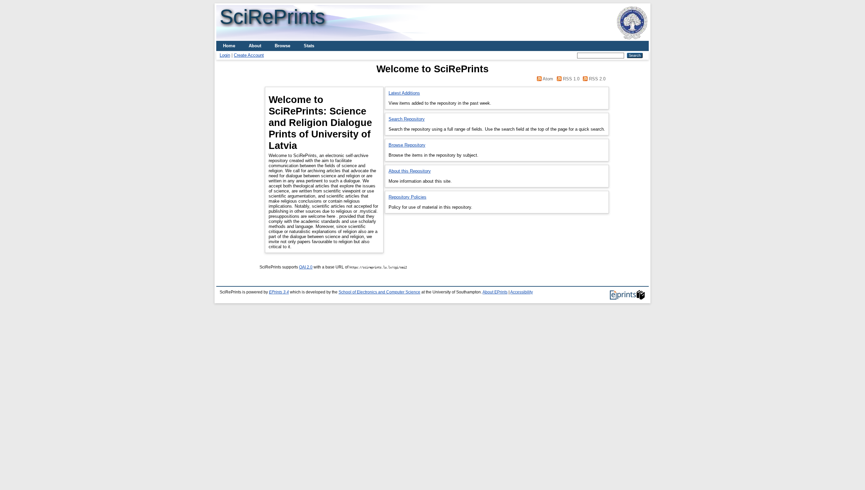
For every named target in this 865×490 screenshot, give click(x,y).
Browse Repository (407, 145)
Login (225, 55)
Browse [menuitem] (282, 45)
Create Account (249, 55)
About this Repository (410, 171)
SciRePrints (272, 16)
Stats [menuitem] (309, 45)
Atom (548, 78)
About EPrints (495, 292)
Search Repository (407, 119)
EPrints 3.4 (279, 292)
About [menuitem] (255, 45)
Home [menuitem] (229, 45)
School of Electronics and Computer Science (379, 292)
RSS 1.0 (571, 78)
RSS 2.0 (597, 78)
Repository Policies (407, 197)
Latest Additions (404, 93)
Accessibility (521, 292)
